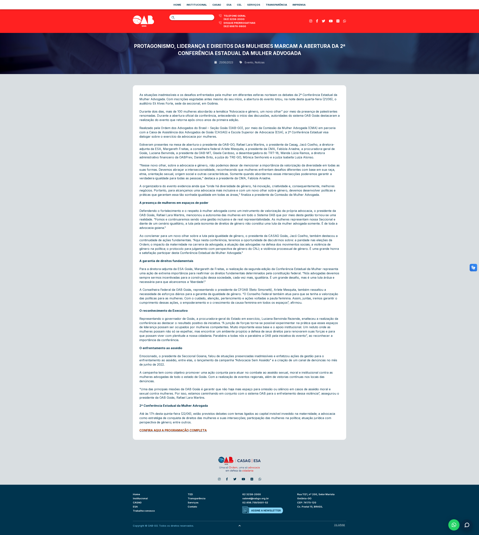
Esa (229, 4)
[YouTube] (331, 21)
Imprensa (299, 4)
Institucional (197, 4)
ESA (135, 506)
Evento (249, 62)
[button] (454, 525)
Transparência (276, 4)
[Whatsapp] (344, 21)
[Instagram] (310, 21)
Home (177, 4)
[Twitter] (323, 21)
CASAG (137, 502)
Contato (192, 506)
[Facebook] (317, 21)
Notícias (260, 62)
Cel (239, 4)
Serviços (253, 4)
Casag (216, 4)
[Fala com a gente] (466, 525)
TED (190, 494)
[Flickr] (337, 21)
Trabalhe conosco (144, 510)
